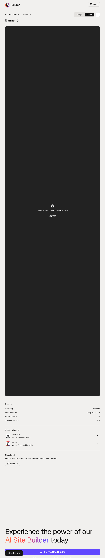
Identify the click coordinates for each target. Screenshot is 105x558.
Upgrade (52, 216)
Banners (96, 408)
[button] (94, 4)
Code (89, 14)
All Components (12, 14)
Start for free (14, 553)
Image (79, 14)
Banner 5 (27, 14)
